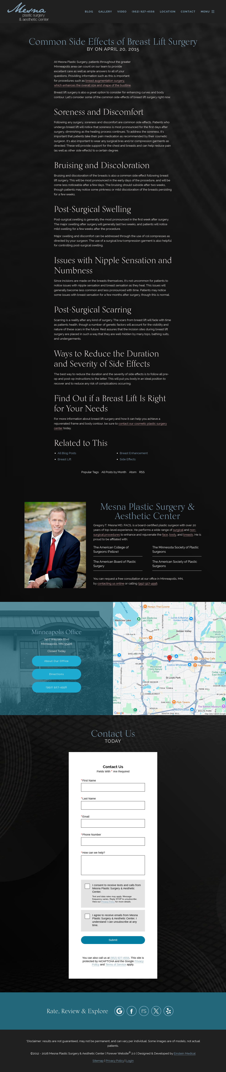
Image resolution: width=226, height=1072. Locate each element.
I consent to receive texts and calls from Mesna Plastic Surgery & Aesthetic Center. (116, 893)
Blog (89, 11)
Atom (132, 472)
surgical (178, 529)
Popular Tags (90, 472)
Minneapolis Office (56, 631)
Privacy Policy (108, 901)
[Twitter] (156, 1011)
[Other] (144, 1011)
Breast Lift (64, 459)
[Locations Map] (169, 658)
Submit (113, 940)
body (172, 534)
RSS (142, 472)
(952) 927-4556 (147, 583)
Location (168, 11)
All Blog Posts (67, 453)
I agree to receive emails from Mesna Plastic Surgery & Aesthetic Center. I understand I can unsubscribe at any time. (115, 920)
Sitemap (98, 1060)
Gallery (105, 11)
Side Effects (128, 459)
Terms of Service (115, 964)
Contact (188, 11)
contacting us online (110, 583)
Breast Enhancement (134, 453)
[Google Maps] (119, 1011)
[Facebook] (132, 1011)
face (165, 534)
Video (122, 11)
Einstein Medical (185, 1053)
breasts (188, 534)
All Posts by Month (113, 472)
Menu (205, 11)
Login (130, 1060)
